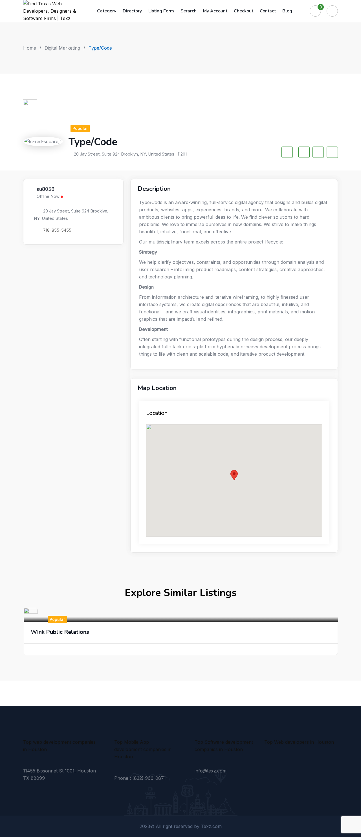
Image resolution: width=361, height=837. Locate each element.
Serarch (188, 11)
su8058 (45, 189)
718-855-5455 (57, 230)
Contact (268, 11)
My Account (215, 11)
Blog (287, 11)
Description (154, 189)
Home (29, 48)
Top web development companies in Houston (59, 745)
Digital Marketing (62, 48)
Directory (132, 11)
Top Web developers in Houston (299, 742)
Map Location (157, 388)
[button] (234, 475)
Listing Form (161, 11)
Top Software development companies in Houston (224, 745)
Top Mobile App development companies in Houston (142, 749)
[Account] (332, 11)
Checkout (243, 11)
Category (106, 11)
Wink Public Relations (60, 632)
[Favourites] (315, 11)
